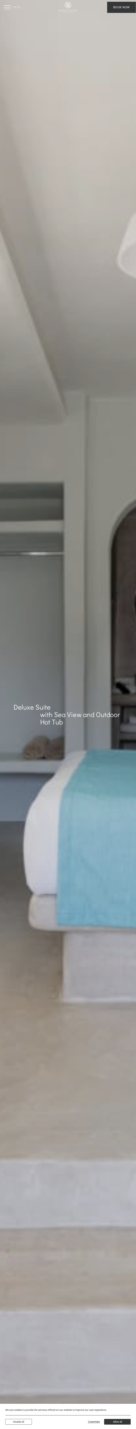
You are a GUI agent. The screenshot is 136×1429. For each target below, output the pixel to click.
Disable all (18, 1421)
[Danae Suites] (68, 7)
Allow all (117, 1421)
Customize (94, 1421)
